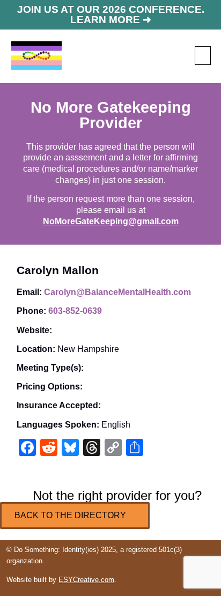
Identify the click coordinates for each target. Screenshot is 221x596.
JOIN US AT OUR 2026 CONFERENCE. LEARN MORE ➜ (110, 14)
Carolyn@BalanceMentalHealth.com (117, 292)
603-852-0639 (75, 310)
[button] (203, 55)
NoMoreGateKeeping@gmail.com (111, 221)
